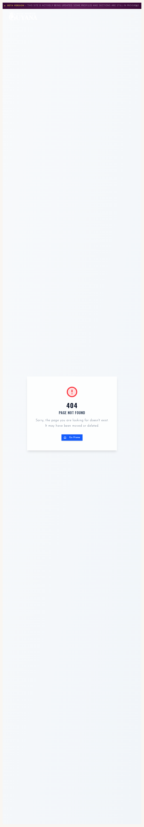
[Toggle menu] (132, 16)
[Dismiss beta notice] (137, 6)
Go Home (74, 437)
